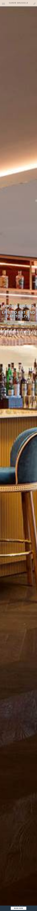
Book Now (18, 908)
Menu (3, 4)
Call (34, 4)
